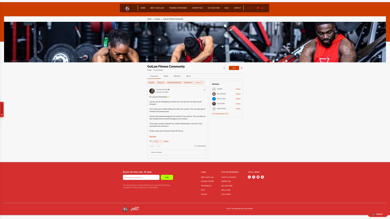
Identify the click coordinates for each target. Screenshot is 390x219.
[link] (154, 76)
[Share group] (241, 68)
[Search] (224, 68)
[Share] (204, 89)
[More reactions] (157, 146)
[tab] (151, 82)
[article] (177, 122)
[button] (213, 8)
